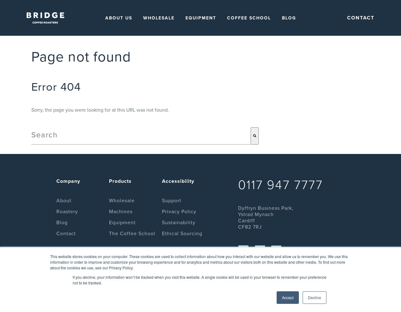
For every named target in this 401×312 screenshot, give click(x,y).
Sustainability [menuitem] (178, 222)
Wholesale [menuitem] (158, 18)
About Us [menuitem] (118, 18)
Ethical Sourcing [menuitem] (182, 233)
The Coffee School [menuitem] (132, 233)
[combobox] (141, 136)
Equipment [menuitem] (200, 18)
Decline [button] (314, 297)
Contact (360, 18)
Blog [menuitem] (289, 18)
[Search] (255, 136)
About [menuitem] (63, 201)
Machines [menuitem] (121, 212)
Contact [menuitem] (66, 233)
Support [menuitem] (171, 201)
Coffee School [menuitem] (249, 18)
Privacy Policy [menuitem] (179, 212)
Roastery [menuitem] (67, 212)
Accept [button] (288, 297)
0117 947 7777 (280, 185)
